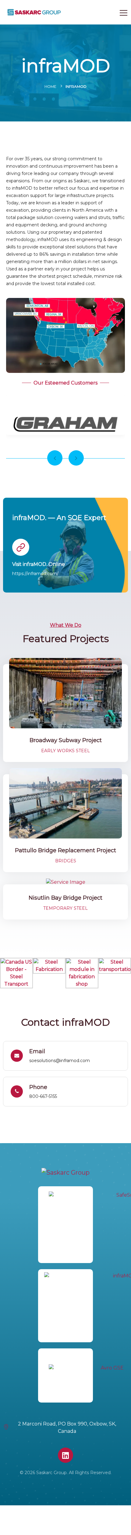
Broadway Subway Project (66, 740)
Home (50, 86)
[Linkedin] (65, 1455)
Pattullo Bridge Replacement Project (65, 850)
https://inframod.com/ (35, 573)
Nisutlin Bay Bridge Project (65, 897)
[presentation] (54, 458)
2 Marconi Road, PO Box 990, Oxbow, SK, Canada (67, 1427)
